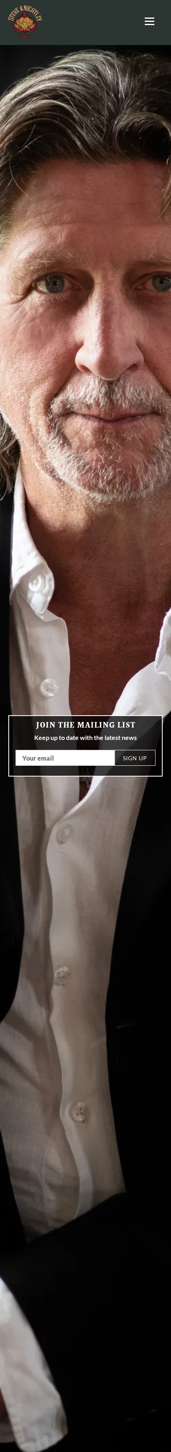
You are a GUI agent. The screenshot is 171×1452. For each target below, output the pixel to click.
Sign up (135, 758)
